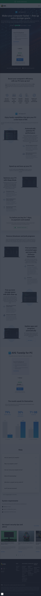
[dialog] (20, 298)
